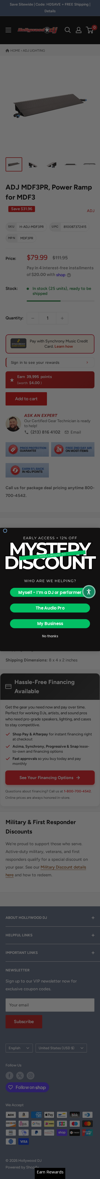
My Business (50, 624)
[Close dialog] (5, 530)
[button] (89, 591)
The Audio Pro (50, 608)
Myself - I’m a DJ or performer (50, 592)
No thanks (50, 636)
